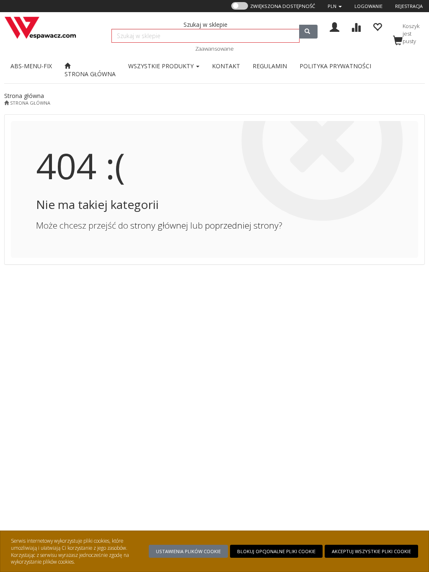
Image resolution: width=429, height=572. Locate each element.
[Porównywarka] (356, 26)
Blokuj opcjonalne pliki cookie (276, 551)
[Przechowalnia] (377, 26)
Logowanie (368, 6)
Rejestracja (409, 6)
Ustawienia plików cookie (188, 551)
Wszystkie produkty (161, 66)
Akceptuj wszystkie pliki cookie (371, 551)
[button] (334, 6)
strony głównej (159, 225)
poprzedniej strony (242, 225)
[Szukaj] (308, 32)
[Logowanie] (334, 26)
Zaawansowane (214, 48)
